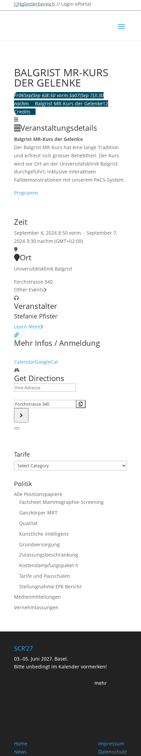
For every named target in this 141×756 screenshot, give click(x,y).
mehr (100, 683)
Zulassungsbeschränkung (48, 554)
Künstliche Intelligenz (44, 534)
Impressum (111, 743)
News (20, 751)
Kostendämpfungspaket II (48, 565)
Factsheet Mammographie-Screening (61, 502)
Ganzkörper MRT (38, 512)
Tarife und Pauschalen (44, 576)
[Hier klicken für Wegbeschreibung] (21, 415)
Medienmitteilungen (37, 597)
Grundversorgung (39, 544)
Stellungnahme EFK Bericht (50, 586)
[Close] (17, 428)
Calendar (24, 362)
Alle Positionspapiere (38, 494)
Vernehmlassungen (36, 607)
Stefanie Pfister (35, 316)
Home (20, 743)
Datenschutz (112, 751)
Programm (26, 193)
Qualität (28, 523)
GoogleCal (46, 362)
